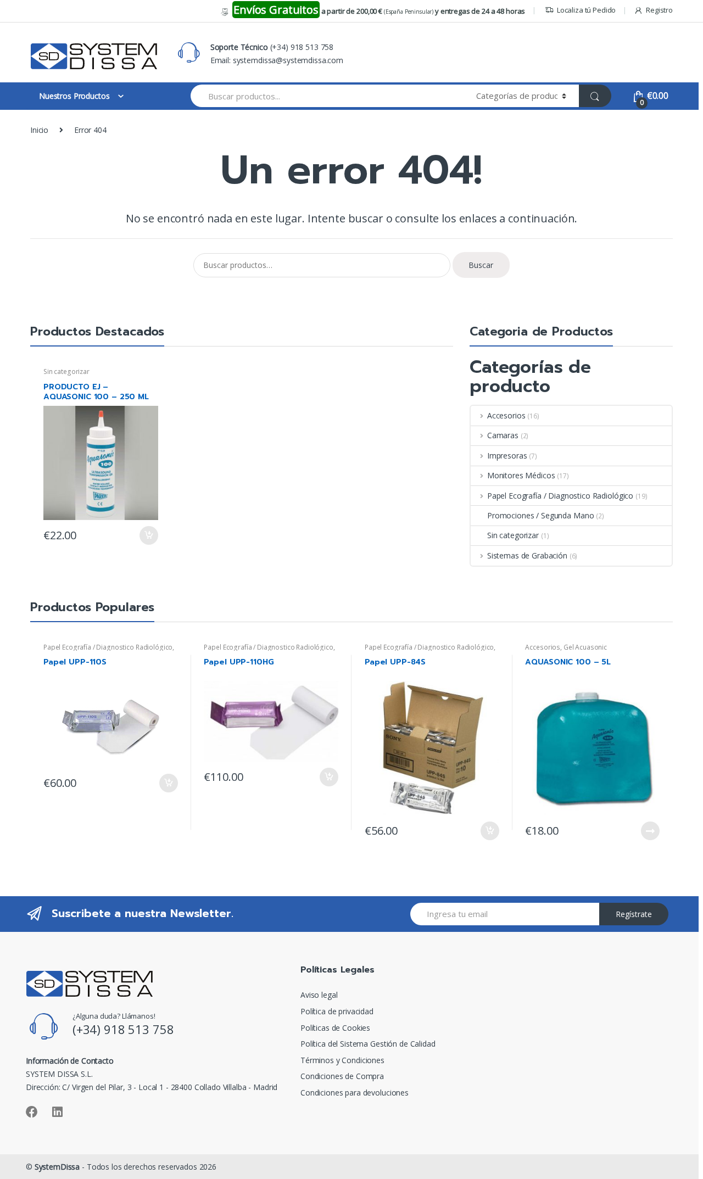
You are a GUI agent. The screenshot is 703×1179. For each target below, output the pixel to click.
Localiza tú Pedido (586, 10)
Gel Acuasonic (585, 647)
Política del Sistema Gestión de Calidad (368, 1043)
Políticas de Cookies (335, 1027)
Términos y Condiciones (342, 1060)
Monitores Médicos (521, 475)
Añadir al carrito (148, 535)
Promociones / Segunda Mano (540, 515)
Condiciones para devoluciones (354, 1092)
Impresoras (507, 455)
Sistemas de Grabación (527, 555)
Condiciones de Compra (342, 1076)
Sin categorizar (66, 371)
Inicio (39, 130)
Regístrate (634, 914)
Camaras (502, 435)
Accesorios (506, 415)
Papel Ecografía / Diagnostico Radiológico (560, 495)
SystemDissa (57, 1166)
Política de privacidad (336, 1011)
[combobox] (327, 96)
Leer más (650, 831)
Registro (659, 10)
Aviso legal (318, 995)
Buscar (480, 265)
